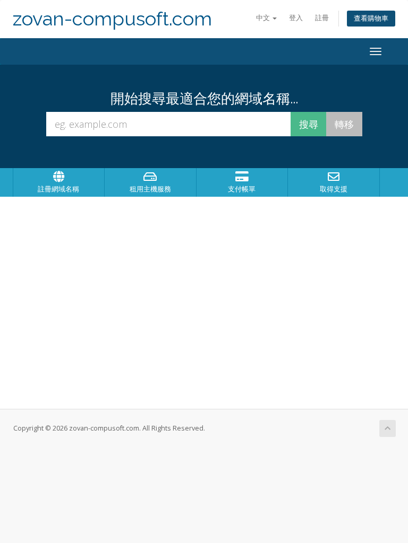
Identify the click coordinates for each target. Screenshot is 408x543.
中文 (263, 17)
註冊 (322, 17)
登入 (296, 17)
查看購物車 (371, 18)
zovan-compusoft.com (112, 18)
